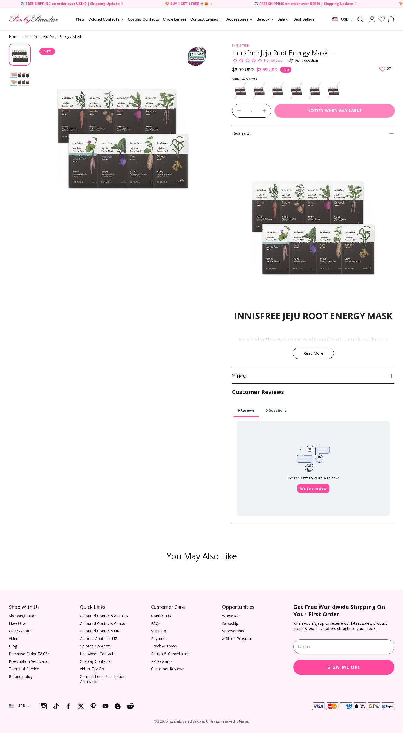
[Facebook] (68, 706)
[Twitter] (80, 706)
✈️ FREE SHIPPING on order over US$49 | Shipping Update (70, 4)
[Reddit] (130, 706)
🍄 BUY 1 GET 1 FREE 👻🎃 (187, 4)
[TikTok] (56, 706)
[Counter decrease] (239, 111)
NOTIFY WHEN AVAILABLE (334, 110)
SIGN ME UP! (343, 667)
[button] (361, 19)
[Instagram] (43, 706)
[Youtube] (105, 706)
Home (14, 36)
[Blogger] (117, 706)
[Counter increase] (264, 111)
